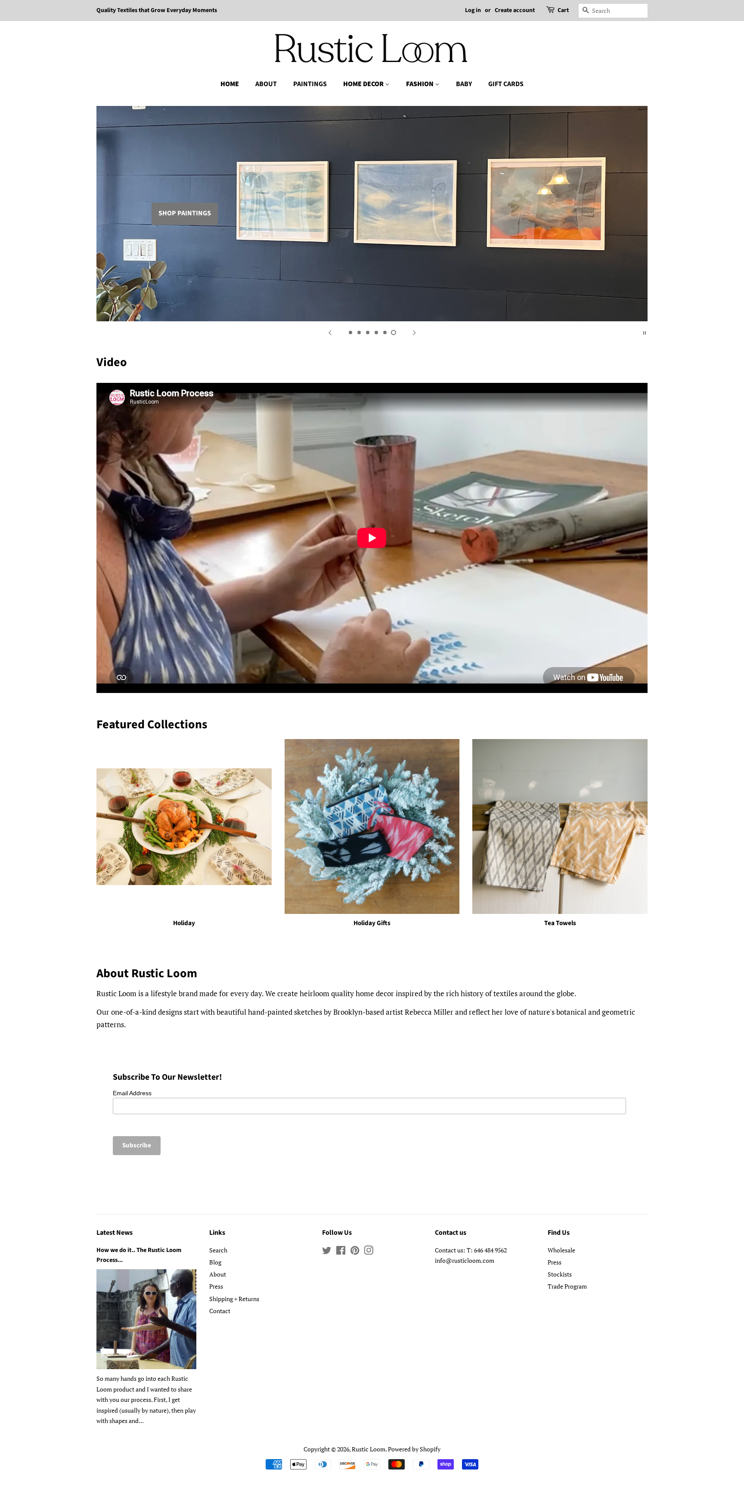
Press (216, 1286)
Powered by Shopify (414, 1449)
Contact (219, 1311)
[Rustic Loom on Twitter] (327, 1252)
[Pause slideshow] (644, 332)
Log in (473, 10)
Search (218, 1250)
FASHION (420, 84)
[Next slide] (414, 332)
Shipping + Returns (234, 1299)
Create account (515, 10)
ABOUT (266, 84)
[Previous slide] (329, 332)
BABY (464, 84)
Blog (215, 1262)
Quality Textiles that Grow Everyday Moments (156, 10)
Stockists (560, 1274)
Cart (563, 10)
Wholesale (561, 1250)
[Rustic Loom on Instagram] (368, 1252)
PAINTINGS (310, 84)
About (217, 1274)
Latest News (114, 1232)
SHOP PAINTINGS (184, 213)
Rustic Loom (368, 1449)
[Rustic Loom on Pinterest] (355, 1252)
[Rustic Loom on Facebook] (341, 1252)
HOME (229, 84)
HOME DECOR (364, 84)
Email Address (132, 1093)
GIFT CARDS (506, 84)
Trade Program (567, 1286)
